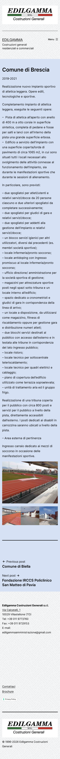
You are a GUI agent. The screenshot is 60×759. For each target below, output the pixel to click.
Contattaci (8, 686)
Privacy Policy (10, 699)
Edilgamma (12, 40)
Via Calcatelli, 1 (11, 609)
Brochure (8, 691)
